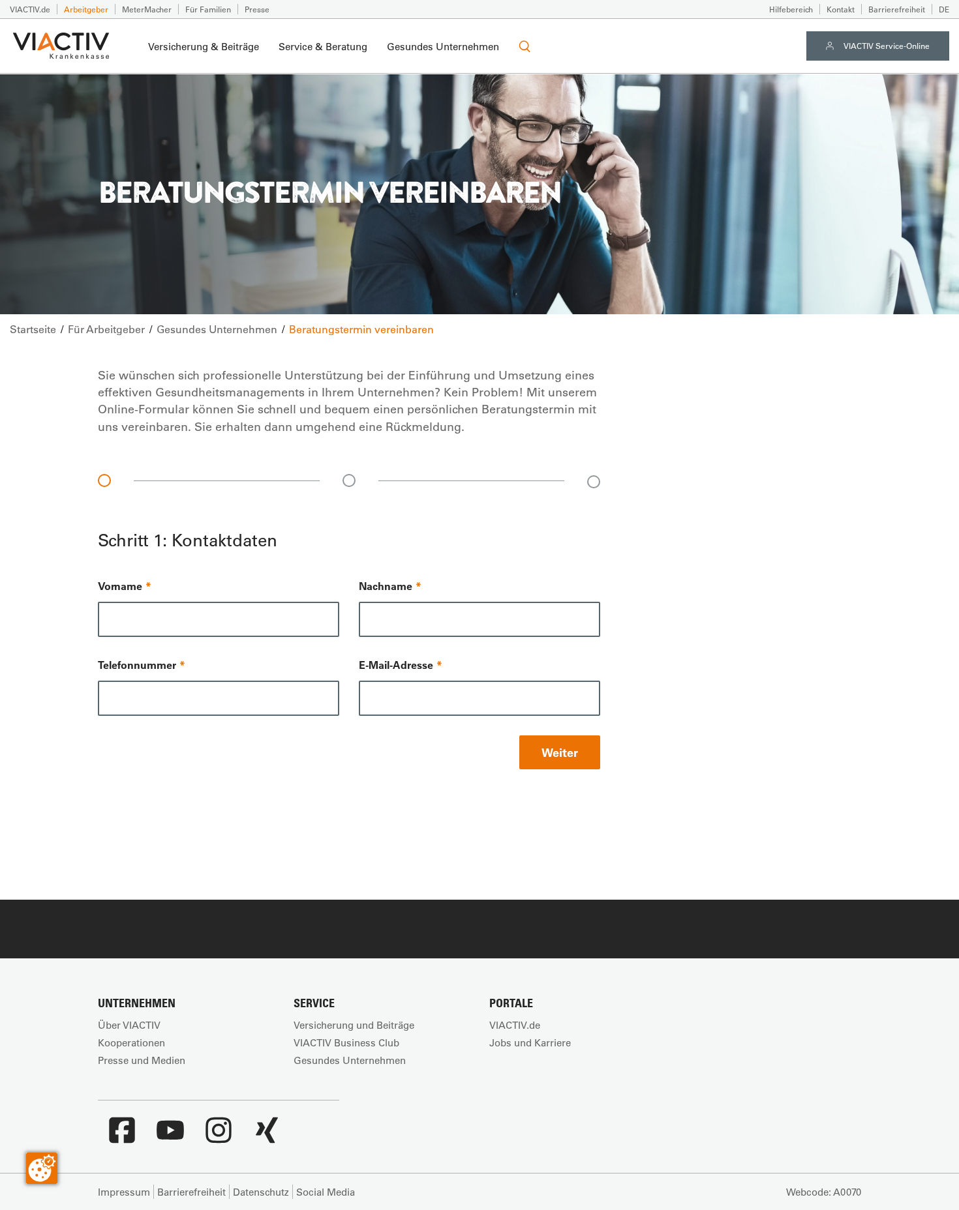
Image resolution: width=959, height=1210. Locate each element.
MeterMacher (147, 9)
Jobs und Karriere (530, 1042)
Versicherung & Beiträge (203, 46)
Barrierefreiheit (896, 9)
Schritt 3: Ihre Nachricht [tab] (593, 481)
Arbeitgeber (86, 9)
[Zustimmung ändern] (41, 1168)
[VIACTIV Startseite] (61, 46)
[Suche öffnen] (524, 46)
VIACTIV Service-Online (887, 45)
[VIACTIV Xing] (266, 1137)
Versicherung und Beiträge (354, 1024)
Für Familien (208, 9)
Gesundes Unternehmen (443, 46)
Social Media (325, 1191)
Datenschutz (261, 1191)
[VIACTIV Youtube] (170, 1137)
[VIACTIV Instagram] (218, 1137)
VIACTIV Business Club (346, 1042)
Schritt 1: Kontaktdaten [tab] (104, 480)
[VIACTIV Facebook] (122, 1137)
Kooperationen (131, 1042)
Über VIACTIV (129, 1024)
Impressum (124, 1191)
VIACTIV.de (30, 9)
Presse (257, 9)
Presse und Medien (141, 1060)
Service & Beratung (323, 46)
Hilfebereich (791, 9)
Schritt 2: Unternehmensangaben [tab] (349, 480)
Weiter (559, 752)
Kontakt (841, 9)
